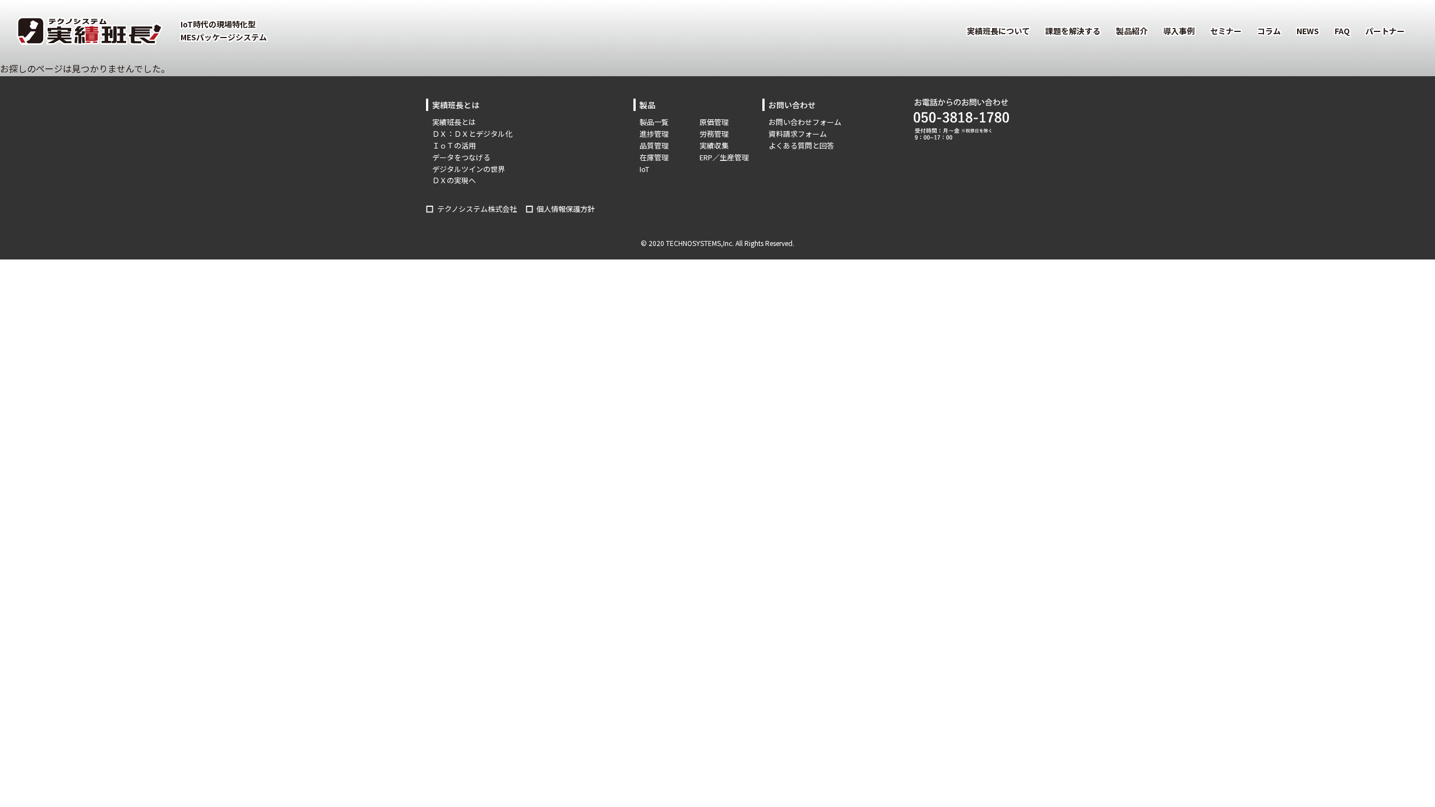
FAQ (1342, 30)
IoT (644, 169)
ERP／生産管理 (724, 157)
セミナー (1226, 30)
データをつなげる (461, 157)
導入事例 (1179, 30)
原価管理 (714, 122)
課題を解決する (1072, 30)
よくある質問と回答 (801, 145)
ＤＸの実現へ (454, 180)
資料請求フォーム (798, 133)
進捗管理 (654, 133)
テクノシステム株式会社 (477, 208)
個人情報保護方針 (565, 208)
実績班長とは (454, 122)
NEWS (1308, 30)
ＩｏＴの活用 (454, 145)
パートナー (1385, 30)
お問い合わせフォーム (805, 122)
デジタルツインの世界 (468, 169)
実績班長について (998, 30)
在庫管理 (654, 157)
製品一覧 (654, 122)
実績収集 (714, 145)
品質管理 (654, 145)
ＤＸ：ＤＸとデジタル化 (472, 133)
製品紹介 (1131, 30)
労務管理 (714, 133)
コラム (1269, 30)
